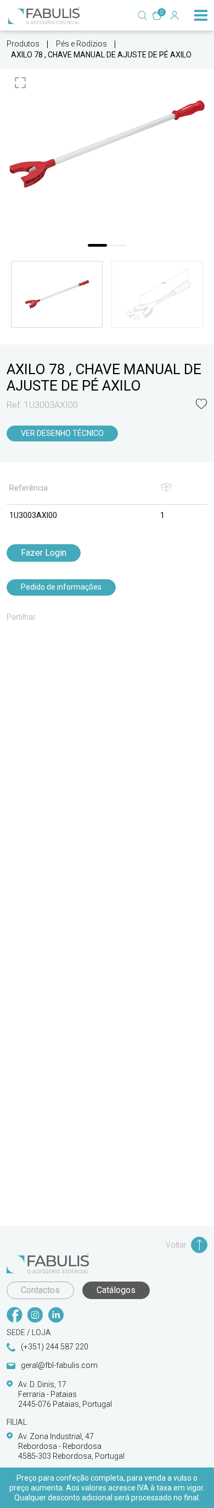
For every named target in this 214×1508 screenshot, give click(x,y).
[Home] (44, 15)
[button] (201, 405)
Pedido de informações (61, 587)
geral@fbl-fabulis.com (59, 1365)
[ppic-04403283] (107, 144)
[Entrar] (174, 15)
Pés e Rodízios (81, 43)
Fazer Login (43, 553)
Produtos (23, 43)
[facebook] (14, 1316)
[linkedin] (56, 1316)
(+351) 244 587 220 (54, 1346)
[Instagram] (35, 1316)
